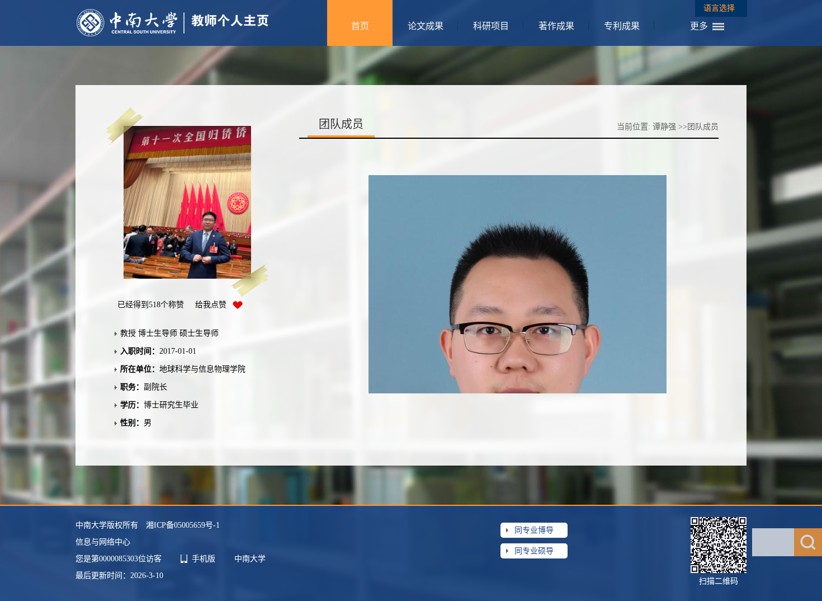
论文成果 (425, 26)
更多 (699, 26)
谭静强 (664, 127)
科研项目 (491, 26)
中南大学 (250, 559)
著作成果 (556, 26)
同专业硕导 (534, 551)
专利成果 (622, 26)
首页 (360, 26)
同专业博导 (534, 530)
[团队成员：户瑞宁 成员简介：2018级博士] (520, 273)
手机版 (203, 559)
